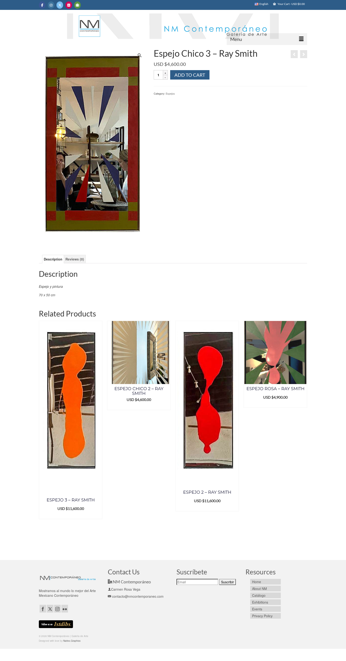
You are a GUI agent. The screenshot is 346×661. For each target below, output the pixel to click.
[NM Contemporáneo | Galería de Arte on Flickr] (68, 5)
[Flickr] (64, 608)
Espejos (170, 93)
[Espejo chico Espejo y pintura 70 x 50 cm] (92, 145)
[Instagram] (57, 608)
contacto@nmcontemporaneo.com (137, 596)
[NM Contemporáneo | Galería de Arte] (173, 28)
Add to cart (189, 75)
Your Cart (291, 4)
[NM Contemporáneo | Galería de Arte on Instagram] (51, 5)
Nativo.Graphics (71, 640)
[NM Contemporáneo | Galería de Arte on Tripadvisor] (77, 5)
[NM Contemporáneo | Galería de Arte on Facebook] (42, 5)
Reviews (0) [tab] (74, 259)
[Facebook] (43, 608)
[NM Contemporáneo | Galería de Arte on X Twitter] (59, 5)
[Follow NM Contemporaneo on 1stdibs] (56, 623)
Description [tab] (53, 259)
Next (303, 437)
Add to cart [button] (71, 515)
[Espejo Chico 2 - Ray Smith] (294, 54)
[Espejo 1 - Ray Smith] (303, 54)
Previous (43, 437)
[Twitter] (50, 608)
